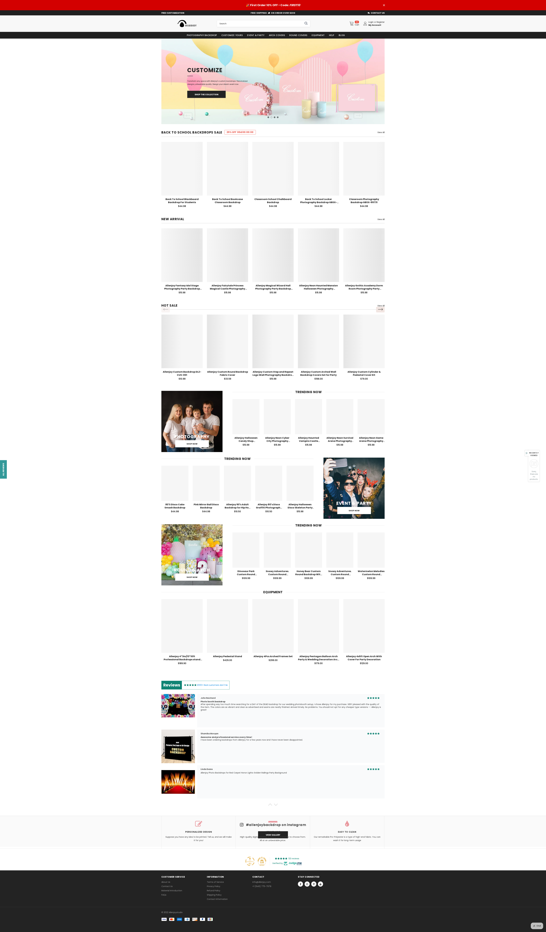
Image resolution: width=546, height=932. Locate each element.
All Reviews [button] (3, 469)
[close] (383, 5)
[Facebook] (300, 884)
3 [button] (274, 117)
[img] (190, 685)
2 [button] (271, 117)
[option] (273, 81)
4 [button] (278, 117)
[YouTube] (320, 884)
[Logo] (187, 23)
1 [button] (268, 117)
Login (371, 22)
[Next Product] (380, 309)
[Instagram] (307, 884)
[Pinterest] (313, 884)
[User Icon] (365, 23)
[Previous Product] (165, 309)
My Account (374, 25)
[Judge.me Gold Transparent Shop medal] (250, 861)
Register (381, 22)
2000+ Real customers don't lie (212, 685)
